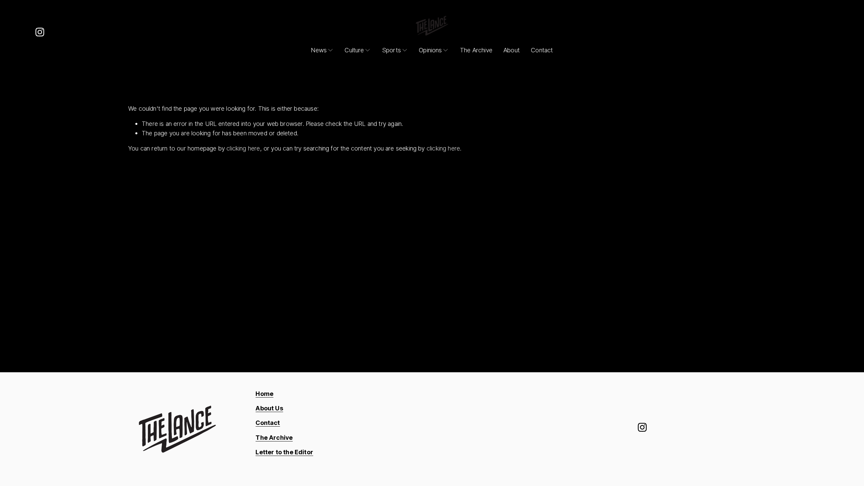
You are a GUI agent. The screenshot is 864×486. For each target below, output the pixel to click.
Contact (542, 50)
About (512, 50)
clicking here (243, 148)
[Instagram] (39, 32)
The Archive (476, 50)
